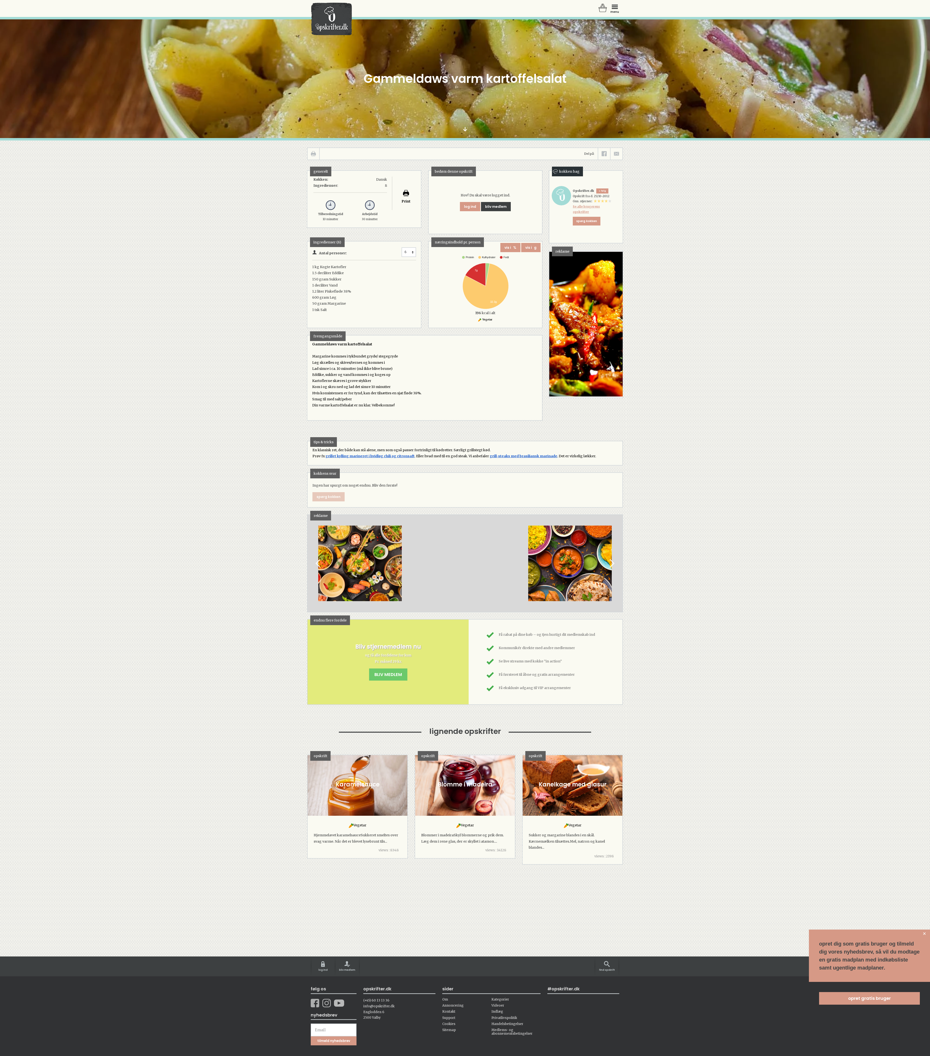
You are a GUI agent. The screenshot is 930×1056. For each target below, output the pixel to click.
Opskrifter (331, 18)
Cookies (448, 1024)
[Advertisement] (465, 568)
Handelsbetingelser (507, 1024)
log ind (470, 206)
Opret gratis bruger (869, 998)
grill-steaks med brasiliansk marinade (523, 456)
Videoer (497, 1005)
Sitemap (449, 1030)
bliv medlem (496, 206)
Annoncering (453, 1005)
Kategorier (500, 999)
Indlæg (497, 1011)
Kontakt (448, 1011)
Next (611, 563)
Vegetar (487, 319)
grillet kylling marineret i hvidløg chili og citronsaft (370, 456)
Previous (318, 563)
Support (448, 1018)
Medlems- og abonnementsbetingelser (512, 1032)
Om (445, 999)
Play (311, 563)
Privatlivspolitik (504, 1018)
